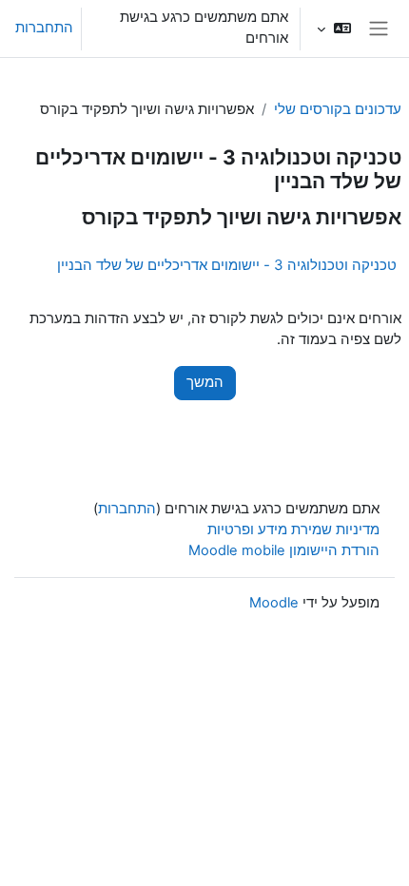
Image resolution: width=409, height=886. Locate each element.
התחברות (44, 27)
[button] (333, 28)
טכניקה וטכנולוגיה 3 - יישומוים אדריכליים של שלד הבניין (227, 265)
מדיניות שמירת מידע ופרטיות (293, 529)
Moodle (274, 602)
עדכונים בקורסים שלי (337, 109)
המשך (205, 382)
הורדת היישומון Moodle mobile (284, 550)
